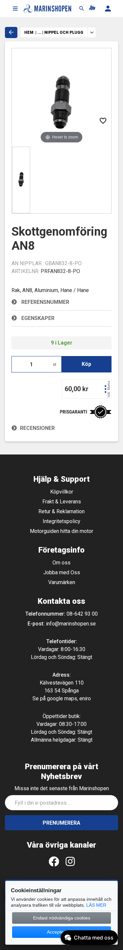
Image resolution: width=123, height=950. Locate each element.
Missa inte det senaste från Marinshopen (61, 788)
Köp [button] (86, 364)
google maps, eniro (69, 698)
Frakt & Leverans (61, 501)
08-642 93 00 (82, 614)
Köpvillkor (61, 492)
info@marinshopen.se (71, 624)
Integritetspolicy (61, 521)
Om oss (61, 562)
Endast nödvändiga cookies (61, 917)
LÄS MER (96, 905)
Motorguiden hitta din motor (61, 531)
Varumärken (61, 582)
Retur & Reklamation (61, 511)
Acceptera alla (61, 932)
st (54, 364)
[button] (15, 8)
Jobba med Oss (61, 572)
